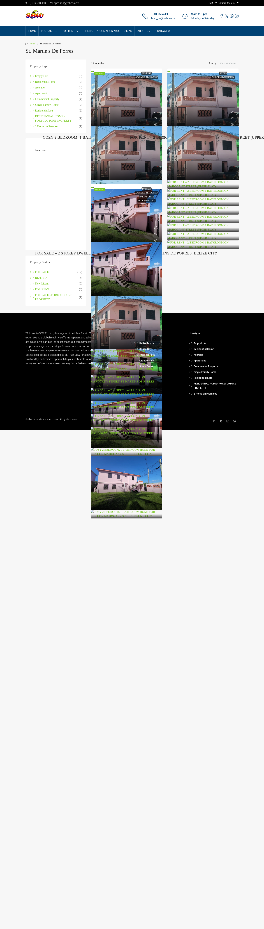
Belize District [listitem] (147, 343)
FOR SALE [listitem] (42, 264)
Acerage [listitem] (40, 87)
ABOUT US (143, 31)
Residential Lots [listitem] (44, 110)
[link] (126, 99)
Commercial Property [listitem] (47, 99)
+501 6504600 (159, 13)
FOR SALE (146, 189)
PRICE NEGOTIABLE (146, 201)
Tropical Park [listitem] (147, 354)
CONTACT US (163, 31)
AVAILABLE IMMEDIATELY (146, 77)
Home (32, 43)
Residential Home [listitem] (45, 81)
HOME (32, 31)
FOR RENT (146, 73)
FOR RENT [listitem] (42, 282)
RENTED (223, 73)
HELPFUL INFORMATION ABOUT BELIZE (108, 31)
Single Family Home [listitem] (47, 104)
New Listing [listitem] (42, 276)
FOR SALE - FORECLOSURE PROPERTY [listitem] (53, 290)
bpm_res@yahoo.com (163, 18)
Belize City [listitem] (145, 349)
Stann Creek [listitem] (146, 366)
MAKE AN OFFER (146, 197)
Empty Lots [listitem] (41, 76)
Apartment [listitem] (41, 93)
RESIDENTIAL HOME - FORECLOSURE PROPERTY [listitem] (53, 118)
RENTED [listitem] (41, 270)
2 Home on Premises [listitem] (47, 126)
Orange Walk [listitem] (146, 360)
